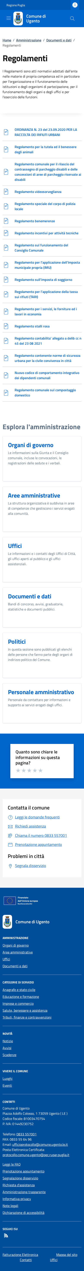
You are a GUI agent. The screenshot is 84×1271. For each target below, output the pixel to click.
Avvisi (7, 1047)
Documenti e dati (59, 40)
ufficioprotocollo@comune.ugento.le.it (40, 1144)
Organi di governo (16, 945)
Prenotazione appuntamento (23, 1171)
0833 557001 (26, 1134)
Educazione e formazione (21, 996)
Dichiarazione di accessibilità (23, 1212)
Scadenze (9, 1054)
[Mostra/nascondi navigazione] (8, 18)
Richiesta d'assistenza (19, 1185)
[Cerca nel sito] (72, 18)
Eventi (7, 1085)
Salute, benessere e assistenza (25, 1010)
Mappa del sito (66, 1254)
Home (7, 40)
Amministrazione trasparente (24, 1191)
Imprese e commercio (18, 1003)
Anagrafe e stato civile (19, 989)
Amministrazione (28, 40)
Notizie (8, 1041)
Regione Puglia (15, 5)
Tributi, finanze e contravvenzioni (27, 1017)
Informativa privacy (17, 1198)
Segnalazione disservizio (20, 1178)
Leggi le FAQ (12, 1164)
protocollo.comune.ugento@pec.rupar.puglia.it (36, 1154)
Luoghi (7, 1078)
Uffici (6, 959)
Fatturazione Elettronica (20, 1254)
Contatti (26, 1259)
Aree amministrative (18, 952)
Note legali (10, 1205)
